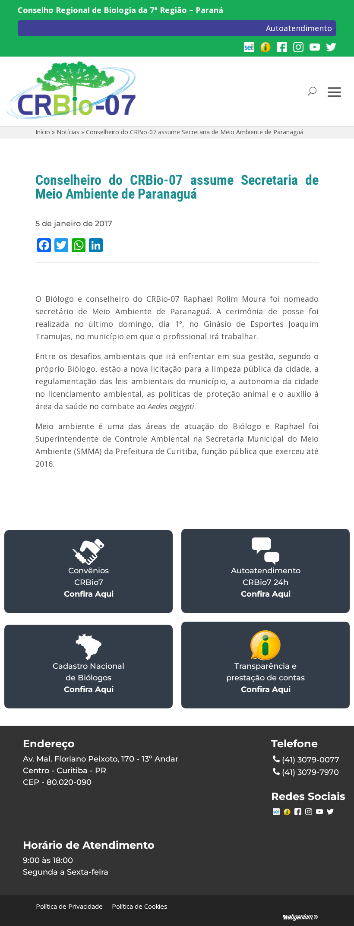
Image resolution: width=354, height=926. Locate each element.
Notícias (68, 132)
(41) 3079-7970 (310, 772)
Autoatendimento (299, 28)
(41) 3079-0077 (310, 760)
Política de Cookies (140, 906)
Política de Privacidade (69, 906)
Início (42, 132)
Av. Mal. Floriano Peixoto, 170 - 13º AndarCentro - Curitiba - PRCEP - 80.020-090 (100, 770)
